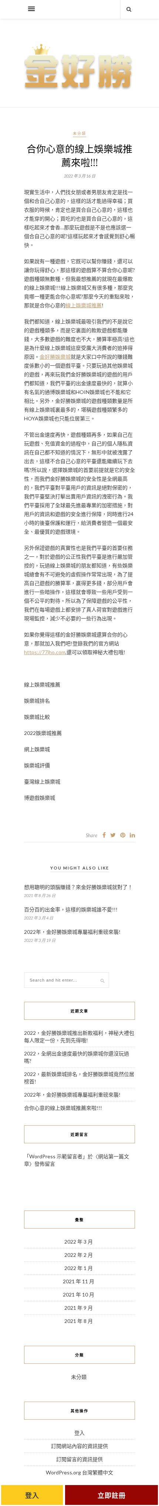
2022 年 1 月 (78, 1268)
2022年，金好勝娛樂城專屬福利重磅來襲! (72, 932)
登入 (79, 1433)
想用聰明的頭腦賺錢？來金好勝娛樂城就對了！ (78, 887)
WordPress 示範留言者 (55, 1156)
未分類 (79, 133)
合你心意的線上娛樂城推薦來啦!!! (63, 1108)
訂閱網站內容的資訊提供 (79, 1446)
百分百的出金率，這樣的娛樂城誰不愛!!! (71, 909)
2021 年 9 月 (78, 1308)
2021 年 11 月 (78, 1281)
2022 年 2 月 (78, 1255)
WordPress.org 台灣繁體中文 (79, 1472)
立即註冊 (112, 1495)
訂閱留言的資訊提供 (79, 1459)
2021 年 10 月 (78, 1294)
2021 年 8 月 (78, 1321)
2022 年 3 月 (78, 1241)
